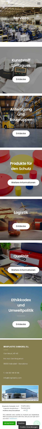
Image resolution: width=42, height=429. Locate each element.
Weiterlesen (13, 418)
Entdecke (21, 79)
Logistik (21, 212)
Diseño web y (25, 406)
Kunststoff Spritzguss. (21, 63)
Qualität (21, 256)
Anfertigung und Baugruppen (21, 114)
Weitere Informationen (23, 182)
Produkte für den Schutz (21, 166)
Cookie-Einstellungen (29, 427)
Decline (21, 423)
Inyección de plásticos (10, 408)
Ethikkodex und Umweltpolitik (21, 305)
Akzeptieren (9, 423)
